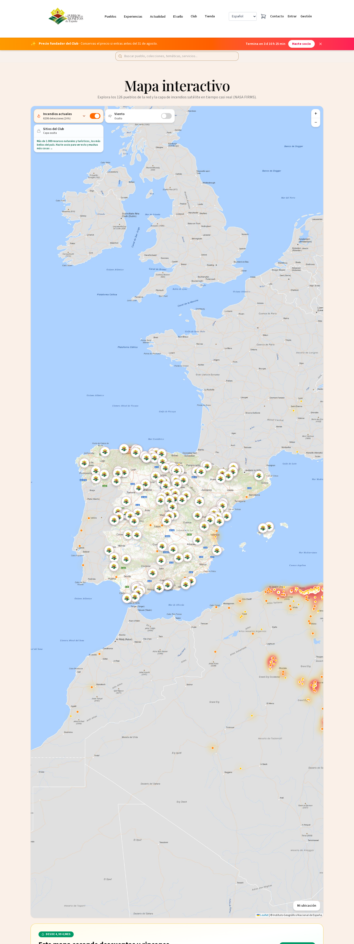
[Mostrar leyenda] (84, 116)
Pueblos (110, 16)
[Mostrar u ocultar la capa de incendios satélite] (95, 116)
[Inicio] (66, 16)
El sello (178, 16)
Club (194, 16)
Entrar (292, 16)
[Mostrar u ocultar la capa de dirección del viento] (166, 116)
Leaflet (264, 915)
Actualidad (157, 16)
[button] (197, 515)
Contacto (277, 16)
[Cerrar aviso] (320, 44)
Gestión (306, 16)
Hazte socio (301, 43)
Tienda (210, 16)
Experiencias (133, 16)
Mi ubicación (306, 905)
